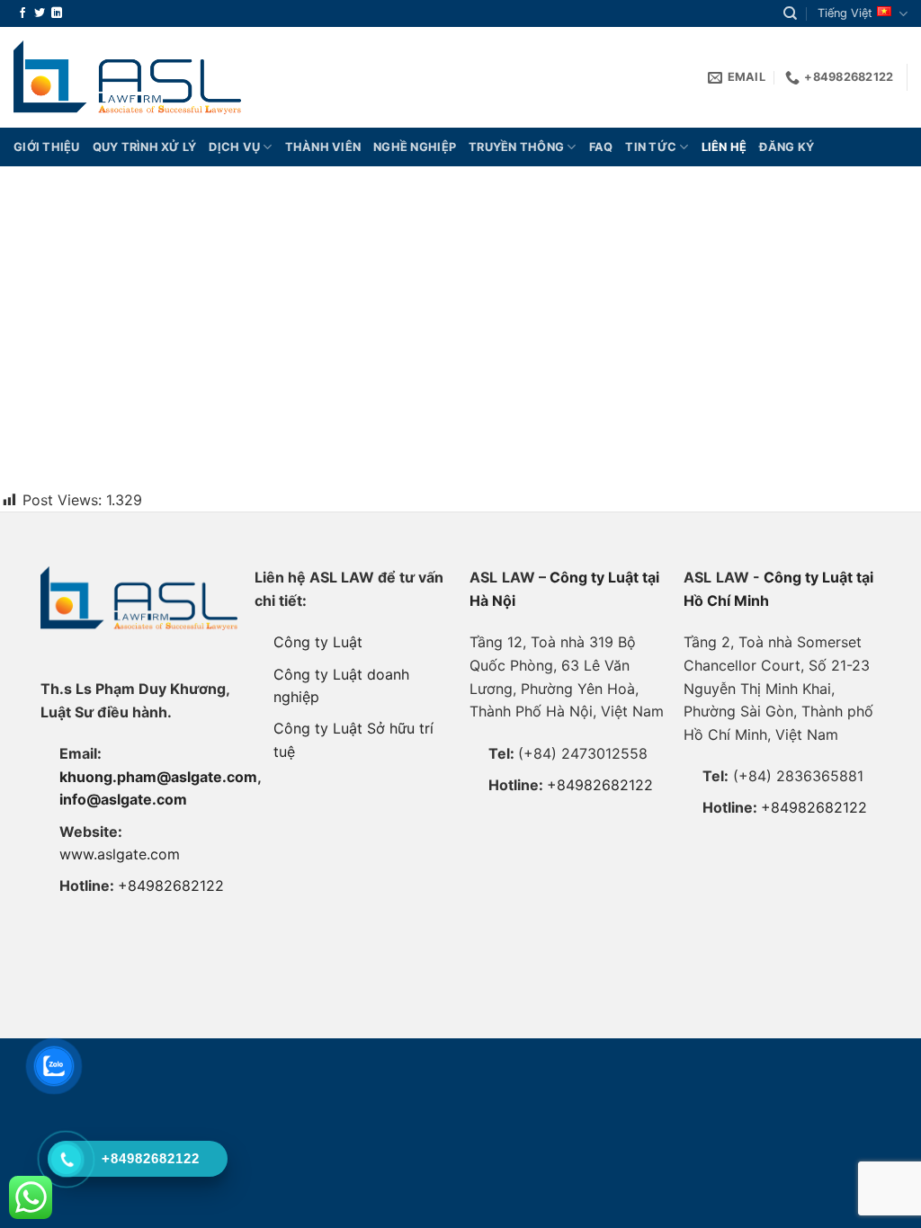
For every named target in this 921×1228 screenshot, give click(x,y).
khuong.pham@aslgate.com (158, 777)
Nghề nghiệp (414, 147)
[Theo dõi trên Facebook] (22, 13)
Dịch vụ (234, 147)
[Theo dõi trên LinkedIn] (56, 13)
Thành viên (323, 147)
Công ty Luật (317, 642)
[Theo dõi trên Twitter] (39, 13)
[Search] (790, 13)
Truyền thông (516, 147)
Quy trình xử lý (145, 147)
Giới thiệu (46, 147)
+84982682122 (171, 885)
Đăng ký (786, 147)
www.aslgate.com (119, 854)
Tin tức (650, 147)
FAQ (601, 147)
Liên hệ (724, 147)
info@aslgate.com (123, 799)
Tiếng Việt (845, 13)
